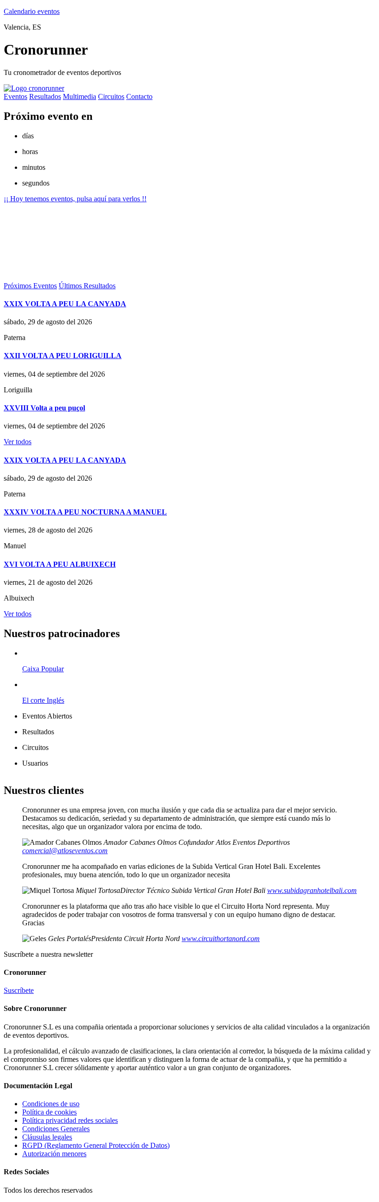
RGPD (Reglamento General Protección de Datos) (96, 1145)
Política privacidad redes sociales (70, 1120)
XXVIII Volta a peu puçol (44, 408)
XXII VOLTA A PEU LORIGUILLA (63, 355)
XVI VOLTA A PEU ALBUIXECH (60, 564)
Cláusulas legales (47, 1137)
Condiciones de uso (50, 1104)
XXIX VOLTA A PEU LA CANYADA (65, 304)
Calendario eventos (32, 11)
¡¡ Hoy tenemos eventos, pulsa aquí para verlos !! (75, 199)
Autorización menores (54, 1154)
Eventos (15, 96)
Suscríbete (19, 990)
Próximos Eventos (30, 286)
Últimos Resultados (87, 286)
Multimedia (79, 96)
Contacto (139, 96)
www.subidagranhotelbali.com (312, 890)
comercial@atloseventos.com (65, 851)
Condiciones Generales (56, 1129)
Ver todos (17, 442)
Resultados (45, 96)
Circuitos (111, 96)
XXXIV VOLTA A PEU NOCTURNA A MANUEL (85, 512)
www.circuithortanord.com (221, 938)
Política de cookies (49, 1112)
